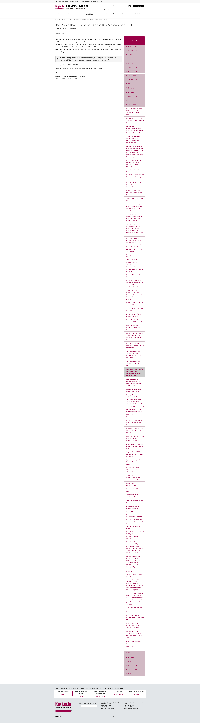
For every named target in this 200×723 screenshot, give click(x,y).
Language (138, 6)
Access (133, 9)
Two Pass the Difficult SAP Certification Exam (134, 496)
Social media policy (97, 688)
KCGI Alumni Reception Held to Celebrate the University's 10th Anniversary (135, 618)
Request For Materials (122, 9)
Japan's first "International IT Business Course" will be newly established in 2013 (135, 409)
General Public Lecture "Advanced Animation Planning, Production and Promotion (133, 354)
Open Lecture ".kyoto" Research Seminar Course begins (134, 462)
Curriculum (71, 13)
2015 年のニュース (131, 92)
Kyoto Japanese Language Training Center (81, 692)
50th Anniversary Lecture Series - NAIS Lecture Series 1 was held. (134, 185)
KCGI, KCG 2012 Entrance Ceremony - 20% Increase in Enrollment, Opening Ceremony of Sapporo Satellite (134, 524)
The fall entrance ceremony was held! (134, 309)
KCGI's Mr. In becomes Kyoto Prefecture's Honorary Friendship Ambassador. (135, 438)
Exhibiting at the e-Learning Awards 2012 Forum (134, 304)
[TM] (70, 5)
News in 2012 (69, 19)
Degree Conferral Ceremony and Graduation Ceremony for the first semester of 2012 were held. (134, 336)
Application (137, 13)
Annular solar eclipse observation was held (132, 507)
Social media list (119, 688)
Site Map (82, 688)
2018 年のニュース (131, 79)
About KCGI (60, 13)
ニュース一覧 (62, 19)
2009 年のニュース (131, 661)
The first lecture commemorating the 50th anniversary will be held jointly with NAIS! (134, 217)
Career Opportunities (90, 13)
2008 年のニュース (131, 665)
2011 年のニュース (131, 653)
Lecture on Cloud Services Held (134, 490)
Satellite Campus (110, 13)
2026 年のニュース (131, 46)
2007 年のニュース (131, 669)
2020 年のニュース (131, 71)
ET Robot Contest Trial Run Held (134, 416)
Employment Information (72, 688)
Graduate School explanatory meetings (104, 9)
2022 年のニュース (131, 63)
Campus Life (123, 13)
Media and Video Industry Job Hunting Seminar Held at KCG (135, 120)
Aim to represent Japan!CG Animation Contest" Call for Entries (134, 446)
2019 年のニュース (131, 75)
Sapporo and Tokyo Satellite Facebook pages (135, 199)
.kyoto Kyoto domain (108, 688)
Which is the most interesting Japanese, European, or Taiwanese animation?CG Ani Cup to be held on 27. (135, 267)
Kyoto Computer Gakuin (63, 691)
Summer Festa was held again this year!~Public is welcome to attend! (133, 478)
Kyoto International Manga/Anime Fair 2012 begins (133, 328)
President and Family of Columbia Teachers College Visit (134, 193)
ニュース (134, 40)
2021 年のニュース (131, 67)
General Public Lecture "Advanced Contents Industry (133, 363)
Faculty (81, 13)
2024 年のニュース (131, 55)
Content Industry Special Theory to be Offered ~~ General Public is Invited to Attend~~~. (134, 634)
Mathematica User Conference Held (131, 484)
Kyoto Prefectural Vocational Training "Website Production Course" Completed (135, 535)
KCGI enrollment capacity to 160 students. (134, 648)
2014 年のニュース (131, 96)
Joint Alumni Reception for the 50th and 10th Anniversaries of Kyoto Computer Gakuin (134, 372)
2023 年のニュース (131, 59)
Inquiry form (89, 706)
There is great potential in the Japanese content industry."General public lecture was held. (134, 139)
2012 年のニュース (131, 104)
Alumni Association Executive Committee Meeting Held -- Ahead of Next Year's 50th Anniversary (134, 295)
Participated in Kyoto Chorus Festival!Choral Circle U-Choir (133, 470)
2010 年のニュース (131, 657)
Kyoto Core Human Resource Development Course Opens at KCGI (135, 177)
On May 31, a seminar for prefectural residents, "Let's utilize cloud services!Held (134, 514)
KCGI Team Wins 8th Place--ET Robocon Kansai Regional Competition (135, 345)
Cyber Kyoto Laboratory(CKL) (136, 691)
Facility (100, 13)
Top (57, 19)
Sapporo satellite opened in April (134, 642)
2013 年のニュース (131, 100)
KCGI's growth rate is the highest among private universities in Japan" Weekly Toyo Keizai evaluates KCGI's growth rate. (133, 166)
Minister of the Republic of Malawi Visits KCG (134, 276)
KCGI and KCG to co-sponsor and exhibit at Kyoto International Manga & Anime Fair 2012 (134, 382)
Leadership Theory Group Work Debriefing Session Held (134, 423)
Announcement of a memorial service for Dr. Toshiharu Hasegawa (133, 625)
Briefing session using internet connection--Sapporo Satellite (132, 257)
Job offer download (60, 688)
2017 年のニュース (131, 84)
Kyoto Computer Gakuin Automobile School (100, 692)
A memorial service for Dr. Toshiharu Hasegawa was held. (134, 610)
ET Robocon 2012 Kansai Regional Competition (133, 390)
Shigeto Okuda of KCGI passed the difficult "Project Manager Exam (134, 454)
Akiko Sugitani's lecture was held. (134, 501)
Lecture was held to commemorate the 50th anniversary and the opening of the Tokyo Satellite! (135, 129)
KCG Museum (118, 691)
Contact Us (142, 9)
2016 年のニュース (131, 88)
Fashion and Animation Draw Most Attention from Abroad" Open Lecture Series (135, 111)
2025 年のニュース (131, 50)
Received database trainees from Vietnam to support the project (135, 430)
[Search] (130, 6)
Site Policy (88, 688)
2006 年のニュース (131, 673)
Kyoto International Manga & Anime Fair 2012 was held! (134, 321)
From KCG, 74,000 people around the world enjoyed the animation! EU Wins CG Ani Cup (134, 207)
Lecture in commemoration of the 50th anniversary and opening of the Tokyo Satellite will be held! (134, 284)
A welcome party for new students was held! (134, 315)
